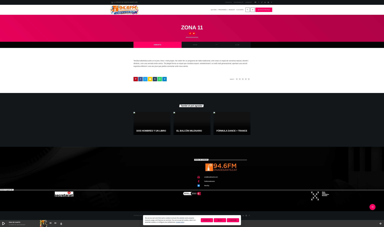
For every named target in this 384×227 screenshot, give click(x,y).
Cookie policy (180, 222)
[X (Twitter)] (259, 2)
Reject (220, 220)
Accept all (207, 220)
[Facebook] (271, 2)
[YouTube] (255, 2)
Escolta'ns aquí (264, 10)
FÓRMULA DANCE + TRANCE (231, 131)
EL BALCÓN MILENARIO (189, 131)
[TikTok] (262, 2)
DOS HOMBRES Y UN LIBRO (151, 131)
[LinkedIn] (265, 2)
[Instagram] (268, 2)
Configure (233, 220)
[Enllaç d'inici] (124, 10)
